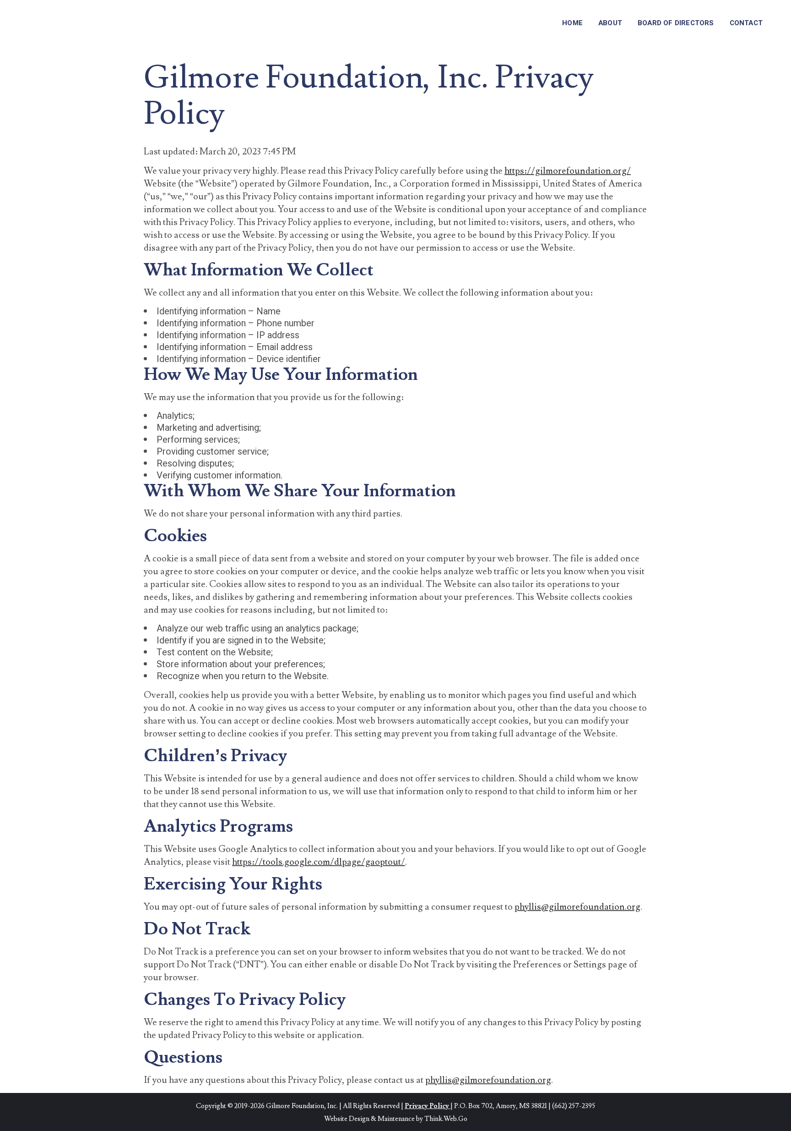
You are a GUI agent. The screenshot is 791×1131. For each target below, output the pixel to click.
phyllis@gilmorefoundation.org (577, 907)
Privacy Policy (427, 1106)
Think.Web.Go (445, 1119)
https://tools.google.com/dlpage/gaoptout (316, 862)
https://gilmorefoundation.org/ (567, 171)
